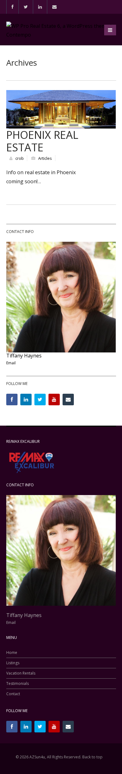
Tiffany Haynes (24, 355)
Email (11, 363)
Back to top (92, 757)
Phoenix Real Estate (42, 141)
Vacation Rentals (20, 673)
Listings (12, 662)
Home (11, 652)
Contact (13, 693)
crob (19, 158)
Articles (45, 158)
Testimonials (17, 683)
